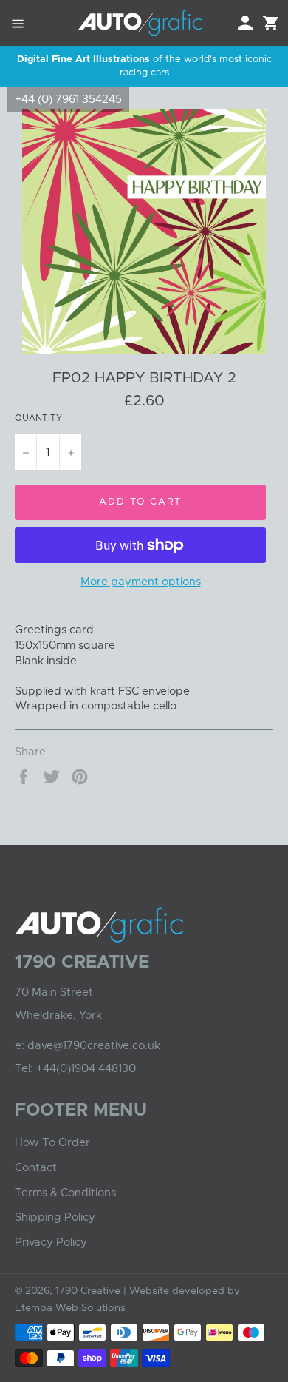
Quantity (38, 418)
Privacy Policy (51, 1242)
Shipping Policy (55, 1217)
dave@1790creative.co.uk (93, 1045)
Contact (36, 1167)
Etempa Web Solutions (70, 1308)
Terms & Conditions (65, 1193)
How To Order (52, 1142)
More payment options (140, 581)
